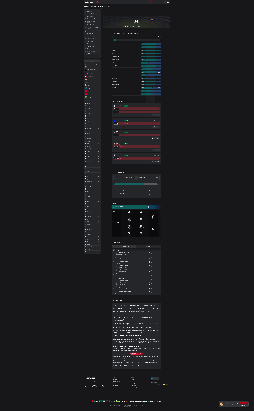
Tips (87, 8)
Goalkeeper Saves (116, 78)
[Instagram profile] (94, 386)
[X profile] (89, 386)
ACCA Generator (90, 16)
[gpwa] (102, 401)
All (113, 250)
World (90, 8)
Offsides (113, 69)
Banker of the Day (91, 43)
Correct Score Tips (91, 38)
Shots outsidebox (115, 59)
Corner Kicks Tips (91, 51)
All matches (89, 11)
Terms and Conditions (137, 389)
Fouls (113, 62)
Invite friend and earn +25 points (92, 28)
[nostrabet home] (90, 378)
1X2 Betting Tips (90, 46)
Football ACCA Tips (91, 31)
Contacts (134, 383)
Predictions (104, 2)
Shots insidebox (115, 56)
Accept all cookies (243, 403)
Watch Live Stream (136, 353)
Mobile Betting (116, 389)
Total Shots (114, 50)
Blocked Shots (115, 53)
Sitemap (134, 393)
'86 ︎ (115, 40)
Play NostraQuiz (90, 24)
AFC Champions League (97, 8)
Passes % (114, 87)
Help (142, 2)
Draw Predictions (91, 41)
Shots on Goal (115, 44)
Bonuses (111, 2)
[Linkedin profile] (97, 386)
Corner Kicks (114, 65)
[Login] (168, 2)
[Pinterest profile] (92, 386)
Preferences (243, 405)
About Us (134, 385)
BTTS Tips (89, 53)
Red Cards (114, 93)
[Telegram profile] (100, 386)
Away (121, 250)
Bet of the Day (90, 33)
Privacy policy (135, 391)
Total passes (114, 81)
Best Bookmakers (119, 2)
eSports (114, 391)
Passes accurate (115, 84)
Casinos (127, 2)
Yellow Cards (114, 75)
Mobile (132, 2)
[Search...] (165, 2)
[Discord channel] (103, 386)
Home (117, 250)
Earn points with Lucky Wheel (92, 22)
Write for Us (134, 387)
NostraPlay (147, 2)
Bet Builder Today (91, 36)
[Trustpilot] (96, 401)
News (137, 2)
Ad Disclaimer (135, 395)
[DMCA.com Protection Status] (118, 401)
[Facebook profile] (86, 386)
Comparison (115, 385)
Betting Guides (116, 393)
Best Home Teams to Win (92, 48)
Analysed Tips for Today (92, 13)
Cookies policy (228, 405)
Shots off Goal (115, 47)
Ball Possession (115, 72)
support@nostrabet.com (156, 387)
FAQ (133, 381)
